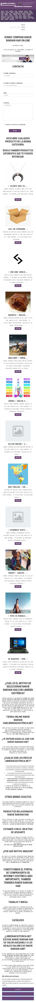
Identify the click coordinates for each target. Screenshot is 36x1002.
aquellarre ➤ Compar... (18, 358)
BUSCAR (22, 58)
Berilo (10, 13)
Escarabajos (30, 17)
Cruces (20, 15)
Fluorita (25, 18)
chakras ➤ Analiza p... (18, 401)
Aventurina (26, 12)
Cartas (19, 14)
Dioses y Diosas (18, 17)
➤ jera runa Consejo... (18, 272)
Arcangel (16, 12)
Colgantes (24, 14)
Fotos (29, 18)
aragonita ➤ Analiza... (18, 315)
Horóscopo (11, 19)
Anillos (11, 12)
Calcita (10, 14)
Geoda (32, 18)
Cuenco (28, 15)
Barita (2, 13)
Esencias (2, 18)
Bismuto (23, 13)
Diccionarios (3, 17)
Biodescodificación (17, 13)
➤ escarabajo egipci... (18, 530)
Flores (21, 18)
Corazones (11, 15)
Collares (29, 14)
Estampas (12, 18)
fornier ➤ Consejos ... (18, 573)
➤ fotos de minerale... (18, 616)
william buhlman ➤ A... (18, 444)
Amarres (26, 11)
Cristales (16, 15)
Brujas (2, 14)
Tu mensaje (6, 103)
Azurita (30, 12)
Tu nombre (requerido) (9, 73)
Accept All (18, 989)
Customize (18, 994)
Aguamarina (20, 11)
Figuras (16, 18)
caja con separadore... (18, 229)
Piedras (2, 11)
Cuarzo (24, 15)
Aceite (6, 11)
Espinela (7, 18)
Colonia (2, 15)
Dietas (12, 17)
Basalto (6, 13)
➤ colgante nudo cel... (18, 186)
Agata (16, 11)
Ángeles (7, 12)
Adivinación (11, 11)
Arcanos (20, 12)
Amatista (15, 14)
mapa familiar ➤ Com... (18, 487)
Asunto (5, 93)
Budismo (6, 14)
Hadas (2, 19)
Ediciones (25, 17)
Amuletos (3, 12)
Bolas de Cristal (29, 13)
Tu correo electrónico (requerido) (13, 83)
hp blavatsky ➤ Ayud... (18, 659)
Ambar (30, 11)
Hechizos (6, 19)
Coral (6, 15)
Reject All (18, 998)
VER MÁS (18, 199)
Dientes (8, 17)
